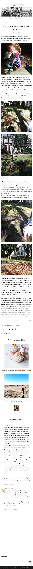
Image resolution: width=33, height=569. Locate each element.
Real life (9, 333)
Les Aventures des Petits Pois (12, 567)
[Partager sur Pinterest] (12, 329)
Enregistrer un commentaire (10, 509)
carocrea (6, 488)
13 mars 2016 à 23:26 (9, 505)
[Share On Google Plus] (15, 329)
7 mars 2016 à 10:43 (9, 484)
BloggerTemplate (27, 567)
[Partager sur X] (9, 329)
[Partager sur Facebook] (6, 329)
